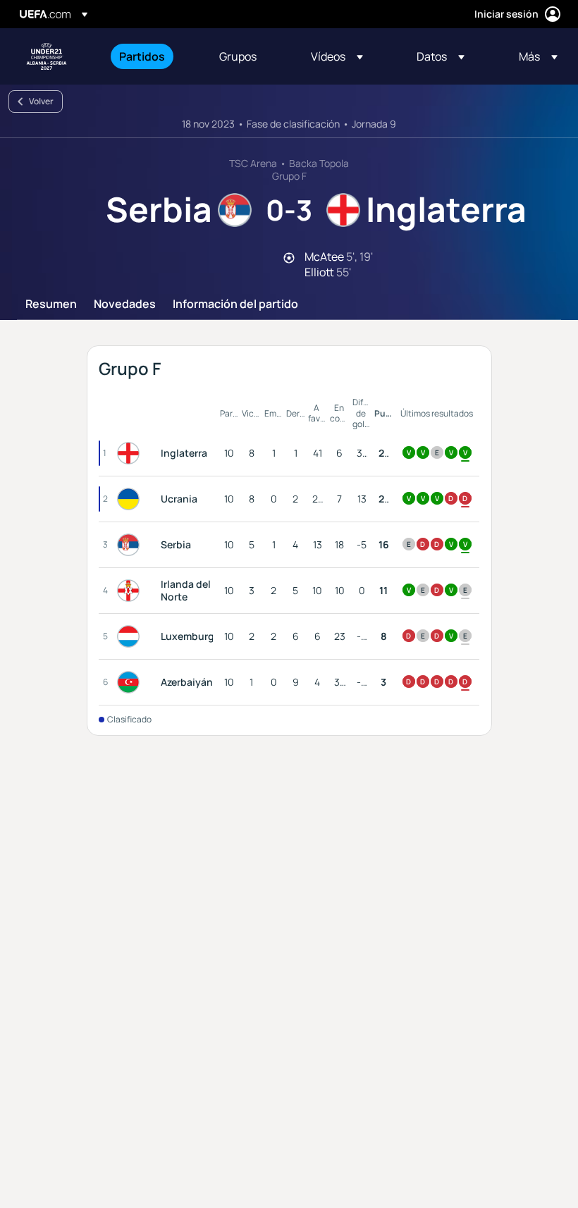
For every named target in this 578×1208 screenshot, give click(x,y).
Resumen (51, 304)
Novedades (125, 304)
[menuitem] (151, 56)
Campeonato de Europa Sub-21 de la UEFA (46, 56)
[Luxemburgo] (131, 636)
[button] (337, 56)
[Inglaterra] (131, 453)
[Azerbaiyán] (131, 682)
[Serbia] (131, 545)
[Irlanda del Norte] (131, 590)
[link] (142, 56)
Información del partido (235, 304)
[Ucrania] (131, 499)
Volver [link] (41, 101)
